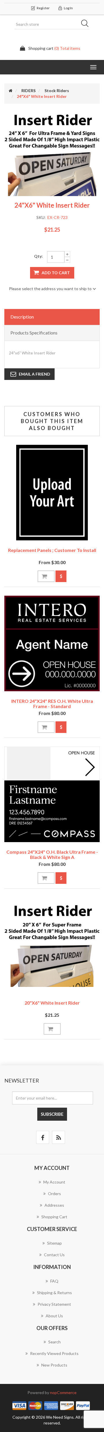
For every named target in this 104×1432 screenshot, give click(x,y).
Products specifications (33, 332)
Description (22, 316)
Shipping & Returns (54, 1292)
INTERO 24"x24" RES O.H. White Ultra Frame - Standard (52, 703)
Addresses (54, 1205)
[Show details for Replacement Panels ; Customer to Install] (52, 492)
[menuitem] (52, 1185)
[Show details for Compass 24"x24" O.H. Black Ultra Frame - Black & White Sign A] (52, 794)
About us (54, 1315)
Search (86, 24)
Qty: (38, 256)
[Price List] (60, 576)
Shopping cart (54, 1216)
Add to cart (56, 272)
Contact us (54, 1254)
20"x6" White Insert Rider (52, 1002)
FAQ (54, 1281)
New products (54, 1364)
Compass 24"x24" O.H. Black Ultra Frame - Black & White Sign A (52, 854)
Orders (54, 1193)
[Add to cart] (46, 576)
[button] (93, 67)
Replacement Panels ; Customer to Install (52, 550)
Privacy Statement (54, 1304)
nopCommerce (63, 1392)
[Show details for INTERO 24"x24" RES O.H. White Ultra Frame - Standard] (52, 643)
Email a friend (34, 374)
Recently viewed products (54, 1353)
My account (54, 1181)
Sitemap (54, 1243)
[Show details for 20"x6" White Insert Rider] (52, 945)
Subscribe (52, 1114)
